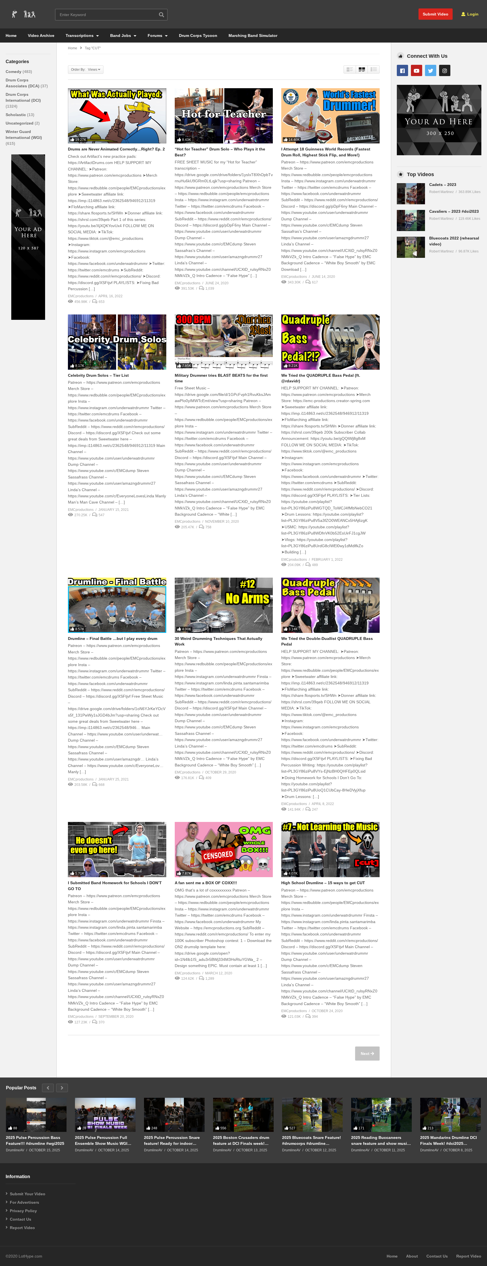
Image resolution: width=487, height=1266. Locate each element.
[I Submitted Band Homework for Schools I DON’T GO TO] (117, 849)
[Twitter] (430, 70)
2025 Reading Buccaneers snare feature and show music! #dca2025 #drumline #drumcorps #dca (381, 1140)
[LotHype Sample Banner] (28, 318)
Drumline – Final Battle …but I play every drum (112, 638)
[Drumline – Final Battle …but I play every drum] (117, 605)
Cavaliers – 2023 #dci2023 (454, 211)
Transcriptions (80, 35)
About (412, 1256)
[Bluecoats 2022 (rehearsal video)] (411, 247)
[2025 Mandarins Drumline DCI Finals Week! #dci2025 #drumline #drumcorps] (450, 1115)
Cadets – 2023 (442, 184)
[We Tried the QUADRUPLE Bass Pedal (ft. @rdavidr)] (330, 342)
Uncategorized (20, 123)
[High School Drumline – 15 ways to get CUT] (330, 849)
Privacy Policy (23, 1211)
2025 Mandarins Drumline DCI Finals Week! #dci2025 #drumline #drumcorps (448, 1140)
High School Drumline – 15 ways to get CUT (323, 883)
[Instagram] (444, 70)
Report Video (22, 1227)
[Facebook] (402, 70)
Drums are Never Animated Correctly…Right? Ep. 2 (116, 149)
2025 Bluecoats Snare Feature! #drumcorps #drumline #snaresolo (311, 1140)
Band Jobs (121, 35)
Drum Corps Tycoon (198, 35)
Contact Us (20, 1219)
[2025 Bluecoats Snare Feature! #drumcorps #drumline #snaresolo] (312, 1115)
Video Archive (41, 35)
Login (472, 14)
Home (11, 35)
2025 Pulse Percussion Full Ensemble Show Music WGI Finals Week (101, 1140)
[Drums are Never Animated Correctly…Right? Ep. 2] (117, 115)
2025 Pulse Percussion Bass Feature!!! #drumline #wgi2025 (35, 1140)
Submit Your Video (27, 1194)
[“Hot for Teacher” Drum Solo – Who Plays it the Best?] (224, 115)
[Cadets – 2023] (411, 193)
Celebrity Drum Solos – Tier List (98, 375)
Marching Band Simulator (253, 35)
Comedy (14, 71)
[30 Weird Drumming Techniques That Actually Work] (224, 605)
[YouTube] (416, 70)
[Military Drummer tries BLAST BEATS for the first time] (224, 342)
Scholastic (16, 114)
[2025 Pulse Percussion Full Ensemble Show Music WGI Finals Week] (105, 1115)
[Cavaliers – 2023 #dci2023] (411, 220)
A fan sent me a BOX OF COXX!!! (206, 883)
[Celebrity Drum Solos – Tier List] (117, 342)
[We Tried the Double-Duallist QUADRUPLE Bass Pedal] (330, 605)
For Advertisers (24, 1202)
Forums (155, 35)
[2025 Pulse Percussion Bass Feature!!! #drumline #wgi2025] (36, 1115)
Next (366, 1053)
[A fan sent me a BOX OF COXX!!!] (224, 849)
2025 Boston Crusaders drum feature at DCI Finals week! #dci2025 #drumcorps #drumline (241, 1140)
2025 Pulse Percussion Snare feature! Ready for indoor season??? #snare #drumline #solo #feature (172, 1140)
